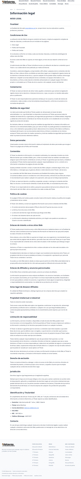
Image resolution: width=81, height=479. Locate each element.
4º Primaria (35, 460)
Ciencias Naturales (54, 449)
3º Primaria (35, 457)
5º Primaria (35, 462)
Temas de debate (69, 447)
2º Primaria (35, 455)
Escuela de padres (33, 4)
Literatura (51, 457)
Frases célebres (44, 4)
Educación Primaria (37, 449)
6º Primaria (35, 465)
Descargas (60, 4)
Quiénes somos (38, 475)
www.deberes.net (30, 28)
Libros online (68, 455)
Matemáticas (52, 447)
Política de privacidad (17, 475)
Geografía (51, 455)
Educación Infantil (37, 447)
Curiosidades (52, 4)
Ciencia (51, 460)
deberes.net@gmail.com (31, 408)
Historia (51, 452)
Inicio (11, 9)
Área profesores (23, 4)
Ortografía (51, 462)
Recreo (67, 4)
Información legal (6, 475)
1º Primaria (35, 452)
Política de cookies (28, 475)
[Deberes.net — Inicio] (9, 2)
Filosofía (51, 465)
